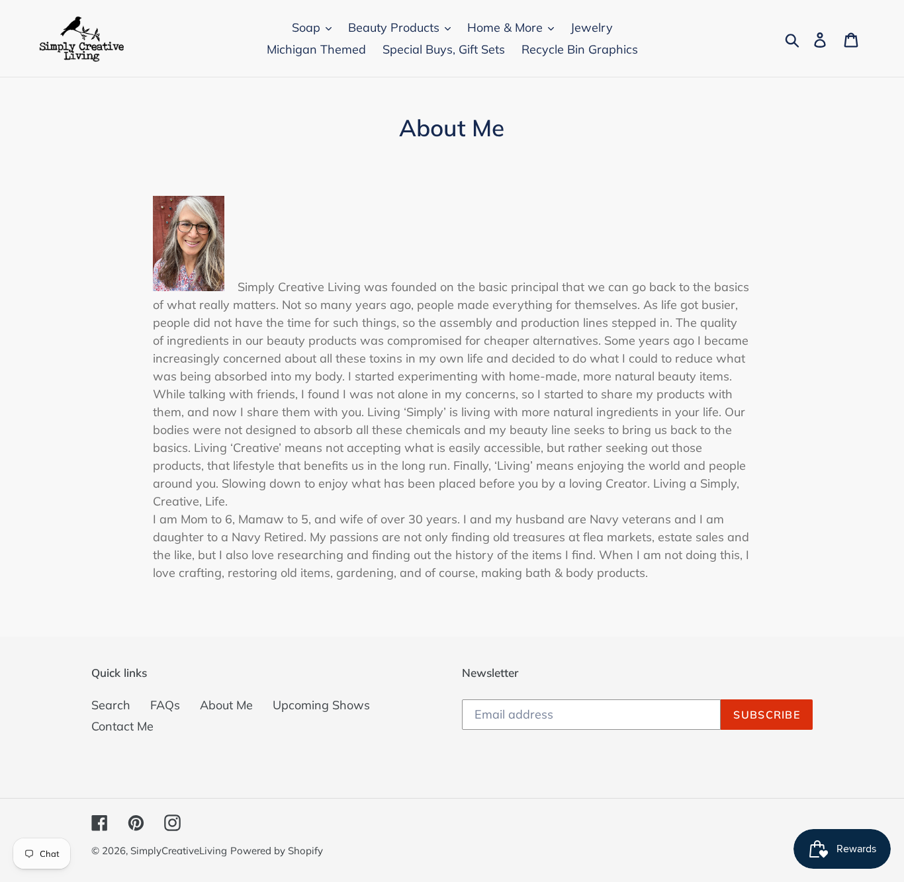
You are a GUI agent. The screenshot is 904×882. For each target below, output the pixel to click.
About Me (226, 705)
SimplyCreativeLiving (178, 850)
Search (110, 705)
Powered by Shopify (276, 850)
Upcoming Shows (321, 705)
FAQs (165, 705)
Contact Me (122, 726)
